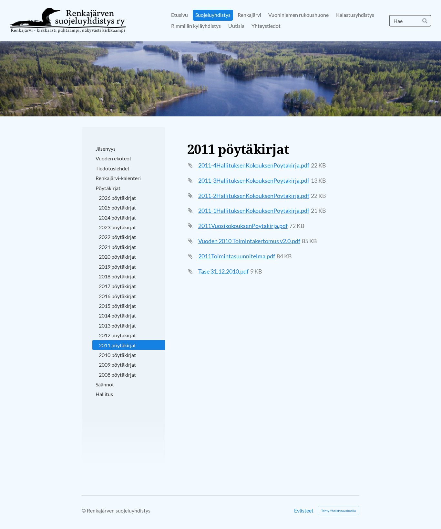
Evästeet (303, 510)
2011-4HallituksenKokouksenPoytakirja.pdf (253, 165)
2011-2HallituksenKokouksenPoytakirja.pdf (253, 195)
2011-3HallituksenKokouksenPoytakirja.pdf (253, 180)
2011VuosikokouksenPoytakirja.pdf (243, 225)
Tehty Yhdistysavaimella (338, 511)
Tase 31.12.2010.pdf (223, 271)
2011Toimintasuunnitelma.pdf (236, 256)
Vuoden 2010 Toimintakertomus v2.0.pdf (249, 240)
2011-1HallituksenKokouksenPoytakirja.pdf (253, 210)
